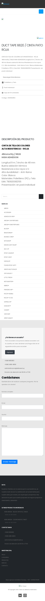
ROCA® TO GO (8, 298)
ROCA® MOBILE (8, 294)
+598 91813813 (9, 361)
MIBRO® (6, 285)
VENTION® (7, 314)
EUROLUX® (7, 261)
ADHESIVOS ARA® (9, 216)
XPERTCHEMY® (8, 318)
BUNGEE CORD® (9, 237)
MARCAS (4, 563)
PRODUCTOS (5, 560)
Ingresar (10, 352)
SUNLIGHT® (7, 306)
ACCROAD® (7, 212)
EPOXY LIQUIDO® (9, 253)
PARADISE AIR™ (8, 290)
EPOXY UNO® (8, 257)
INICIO (3, 555)
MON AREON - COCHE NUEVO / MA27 (15, 519)
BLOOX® (6, 229)
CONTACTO (5, 566)
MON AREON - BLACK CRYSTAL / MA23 (16, 512)
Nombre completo (7, 392)
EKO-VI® (6, 249)
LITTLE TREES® (8, 277)
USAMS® (6, 310)
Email (3, 403)
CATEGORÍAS (5, 557)
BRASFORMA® (8, 233)
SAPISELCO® (7, 302)
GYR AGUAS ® (8, 273)
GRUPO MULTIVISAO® (10, 269)
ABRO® (6, 208)
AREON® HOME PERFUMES (11, 225)
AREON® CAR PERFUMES (11, 220)
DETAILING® (7, 241)
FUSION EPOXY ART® (10, 265)
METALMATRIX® (8, 281)
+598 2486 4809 (10, 364)
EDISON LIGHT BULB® (10, 245)
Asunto (4, 414)
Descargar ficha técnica (11, 77)
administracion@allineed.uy (14, 368)
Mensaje (4, 426)
